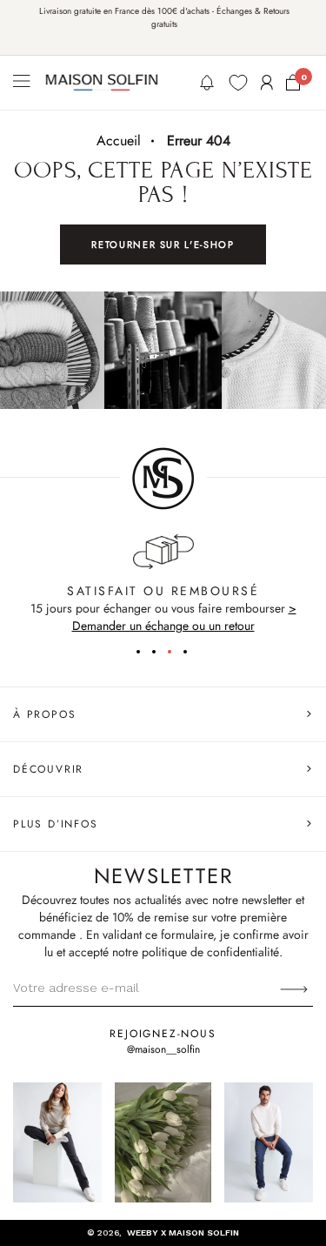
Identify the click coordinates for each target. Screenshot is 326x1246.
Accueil (118, 141)
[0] (293, 82)
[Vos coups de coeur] (238, 82)
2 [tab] (160, 654)
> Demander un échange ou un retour (184, 617)
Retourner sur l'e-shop (162, 244)
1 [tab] (144, 654)
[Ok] (294, 987)
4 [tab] (191, 654)
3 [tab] (175, 654)
